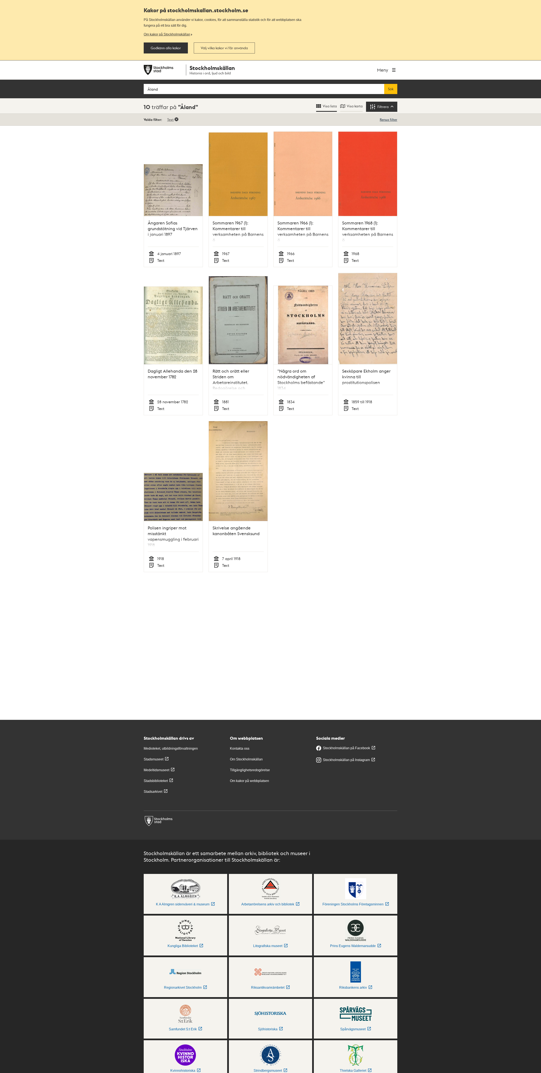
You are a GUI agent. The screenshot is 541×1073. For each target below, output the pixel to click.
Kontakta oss (239, 748)
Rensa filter (388, 119)
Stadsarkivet (153, 791)
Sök (390, 89)
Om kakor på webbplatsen (249, 781)
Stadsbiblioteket (156, 781)
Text (170, 119)
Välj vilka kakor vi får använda (224, 48)
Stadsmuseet (153, 759)
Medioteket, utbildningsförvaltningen (171, 748)
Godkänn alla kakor (166, 48)
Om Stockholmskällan (246, 759)
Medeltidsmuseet (156, 770)
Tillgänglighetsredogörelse (250, 770)
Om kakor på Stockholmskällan (167, 34)
